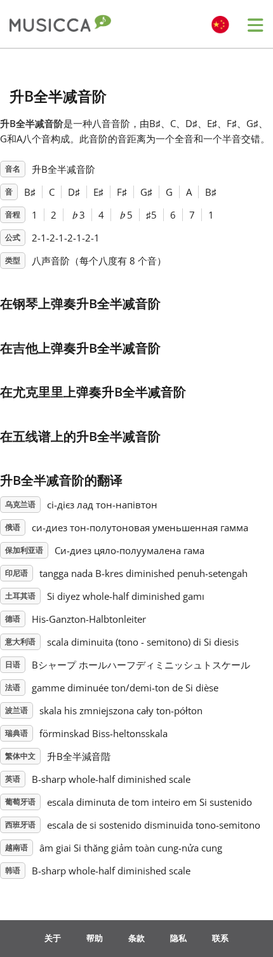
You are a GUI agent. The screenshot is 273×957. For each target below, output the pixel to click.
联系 (220, 938)
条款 (136, 938)
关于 (52, 938)
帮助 (94, 938)
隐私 (178, 938)
